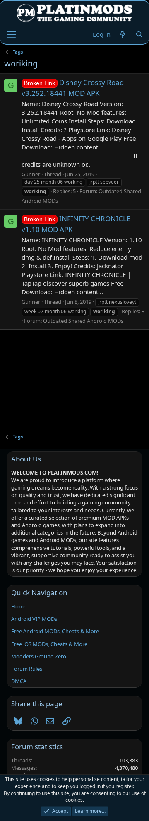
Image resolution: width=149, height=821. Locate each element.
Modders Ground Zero (38, 656)
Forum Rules (26, 668)
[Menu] (11, 34)
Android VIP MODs (34, 618)
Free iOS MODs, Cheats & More (49, 644)
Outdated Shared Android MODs (83, 320)
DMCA (18, 681)
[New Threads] (123, 34)
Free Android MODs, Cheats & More (55, 631)
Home (18, 606)
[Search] (139, 34)
